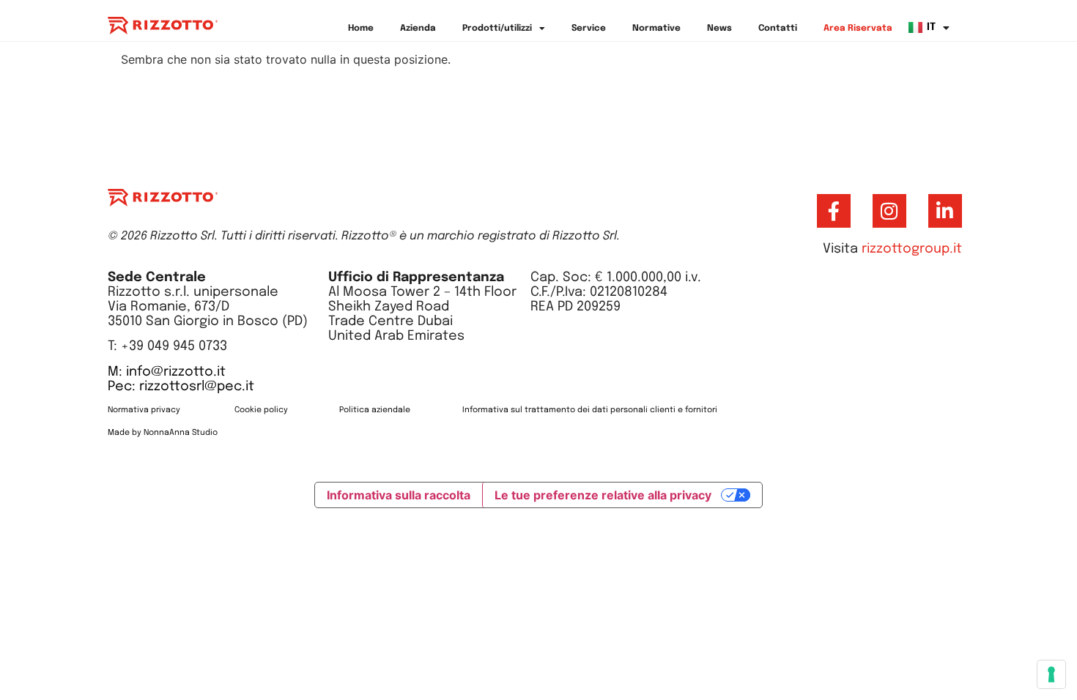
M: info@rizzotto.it (167, 372)
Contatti (777, 28)
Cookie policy (261, 410)
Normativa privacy (145, 410)
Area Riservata (858, 28)
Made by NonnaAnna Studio (163, 432)
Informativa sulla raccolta (398, 495)
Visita (892, 249)
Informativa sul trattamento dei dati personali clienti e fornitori (589, 410)
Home (361, 28)
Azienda (418, 28)
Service (588, 28)
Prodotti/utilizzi (497, 28)
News (719, 28)
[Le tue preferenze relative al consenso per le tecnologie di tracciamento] (1051, 674)
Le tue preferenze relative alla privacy (603, 495)
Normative (656, 28)
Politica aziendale (374, 410)
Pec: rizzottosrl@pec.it (181, 386)
